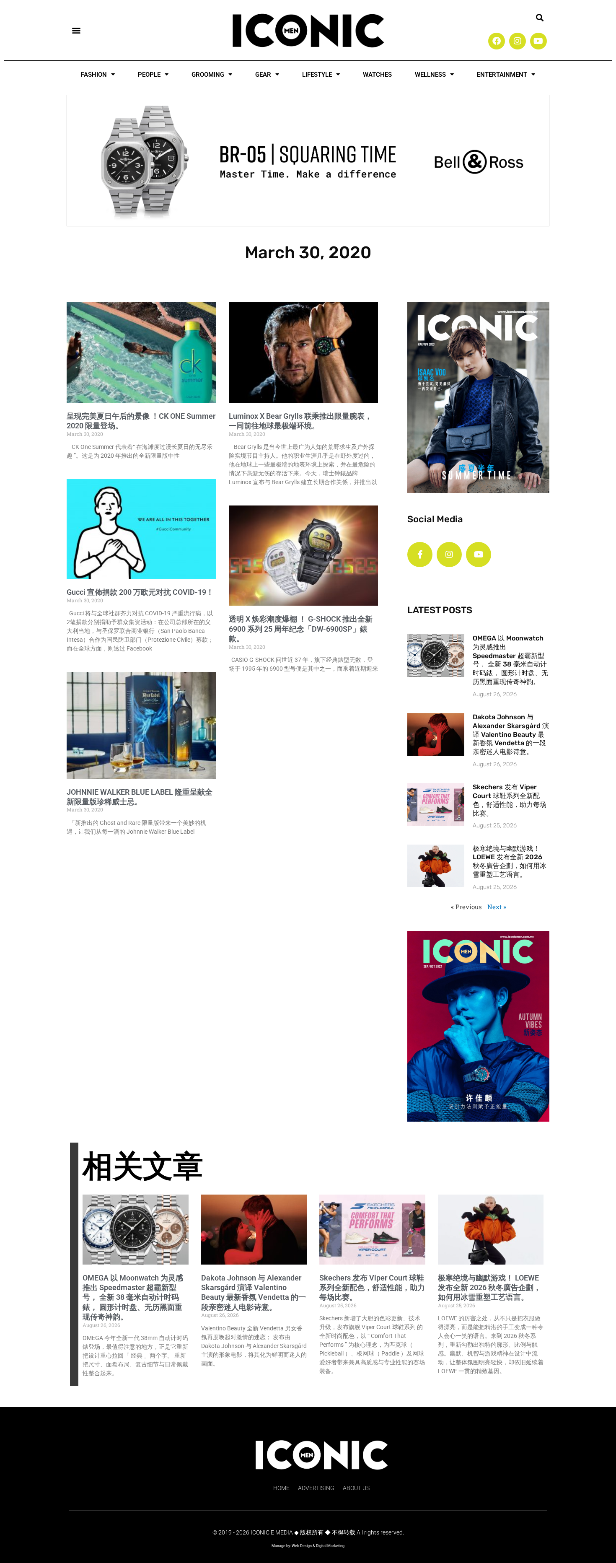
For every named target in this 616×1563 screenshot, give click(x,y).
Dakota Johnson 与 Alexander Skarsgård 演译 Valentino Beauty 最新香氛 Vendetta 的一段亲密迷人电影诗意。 (511, 734)
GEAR (263, 74)
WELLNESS (430, 74)
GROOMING (208, 74)
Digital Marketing (330, 1546)
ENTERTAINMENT (502, 74)
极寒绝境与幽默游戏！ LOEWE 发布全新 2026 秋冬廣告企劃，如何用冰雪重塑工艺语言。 (509, 862)
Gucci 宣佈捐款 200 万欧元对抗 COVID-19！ (140, 592)
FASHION (94, 74)
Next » (496, 906)
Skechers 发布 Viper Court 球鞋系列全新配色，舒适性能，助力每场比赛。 (509, 800)
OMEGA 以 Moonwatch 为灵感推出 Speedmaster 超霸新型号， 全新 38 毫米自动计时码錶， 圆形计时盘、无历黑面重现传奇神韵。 (510, 660)
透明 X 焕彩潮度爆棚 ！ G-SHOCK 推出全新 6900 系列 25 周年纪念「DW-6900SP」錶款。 (301, 628)
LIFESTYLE (317, 74)
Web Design (302, 1546)
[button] (76, 30)
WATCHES (377, 74)
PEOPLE (149, 74)
